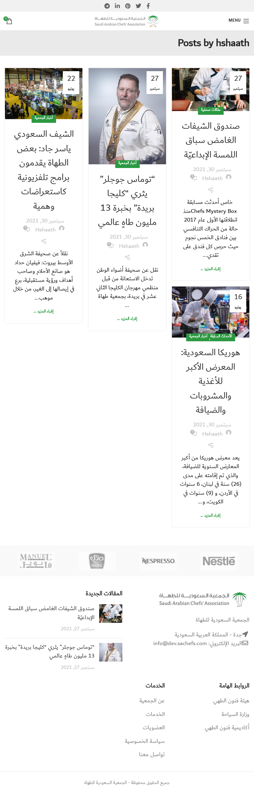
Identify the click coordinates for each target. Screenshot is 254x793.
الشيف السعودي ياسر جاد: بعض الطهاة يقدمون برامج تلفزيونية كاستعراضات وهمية (44, 170)
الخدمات (155, 714)
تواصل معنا (152, 755)
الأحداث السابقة (221, 336)
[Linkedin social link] (117, 6)
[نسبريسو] (157, 560)
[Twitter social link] (138, 6)
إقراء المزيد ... (211, 269)
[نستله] (218, 560)
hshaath (232, 43)
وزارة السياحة (235, 714)
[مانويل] (35, 560)
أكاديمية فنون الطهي (227, 728)
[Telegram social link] (107, 6)
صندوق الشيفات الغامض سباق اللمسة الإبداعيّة (211, 140)
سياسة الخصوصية (145, 741)
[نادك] (96, 560)
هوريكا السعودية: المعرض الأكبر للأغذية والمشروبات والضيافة (210, 381)
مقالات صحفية (211, 110)
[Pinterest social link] (127, 6)
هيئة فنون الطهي (231, 701)
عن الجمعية (152, 701)
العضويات (154, 728)
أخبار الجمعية (127, 163)
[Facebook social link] (148, 6)
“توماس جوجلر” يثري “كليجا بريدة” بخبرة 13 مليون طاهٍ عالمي (127, 201)
